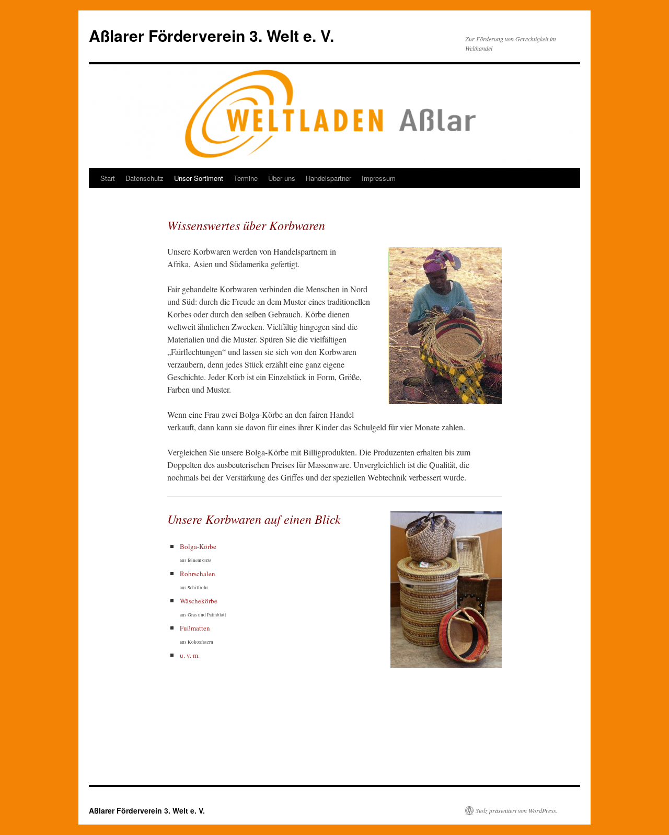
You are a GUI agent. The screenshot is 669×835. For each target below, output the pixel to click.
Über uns (281, 178)
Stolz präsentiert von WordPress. (517, 810)
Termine (246, 178)
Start (107, 178)
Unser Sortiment (198, 178)
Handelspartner (328, 178)
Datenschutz (144, 178)
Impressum (379, 178)
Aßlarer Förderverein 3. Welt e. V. (211, 35)
